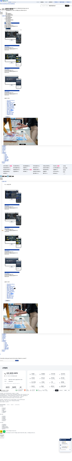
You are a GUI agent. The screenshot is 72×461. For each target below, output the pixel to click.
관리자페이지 (50, 2)
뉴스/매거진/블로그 (56, 167)
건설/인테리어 (16, 171)
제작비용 (3, 148)
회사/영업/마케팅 (16, 165)
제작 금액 (8, 21)
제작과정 (3, 150)
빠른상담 (8, 28)
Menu (1, 12)
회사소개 (38, 2)
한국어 (57, 390)
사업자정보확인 (17, 404)
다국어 (5, 155)
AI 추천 (67, 5)
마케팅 (5, 158)
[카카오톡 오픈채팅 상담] (1, 431)
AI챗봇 (1, 433)
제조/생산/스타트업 (6, 169)
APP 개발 (8, 24)
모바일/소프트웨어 (46, 165)
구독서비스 (56, 2)
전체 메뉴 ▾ (68, 2)
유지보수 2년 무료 (10, 19)
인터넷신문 (55, 173)
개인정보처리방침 (2, 404)
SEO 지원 (8, 22)
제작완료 (64, 169)
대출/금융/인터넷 (16, 169)
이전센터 (46, 2)
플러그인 (3, 161)
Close (1, 13)
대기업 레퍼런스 (7, 165)
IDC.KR (12, 2)
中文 (69, 390)
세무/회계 (5, 173)
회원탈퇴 (12, 404)
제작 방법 (8, 18)
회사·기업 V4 (7, 91)
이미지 (5, 154)
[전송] (21, 29)
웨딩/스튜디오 (36, 167)
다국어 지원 (9, 26)
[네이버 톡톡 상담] (4, 431)
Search (17, 360)
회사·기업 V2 (7, 228)
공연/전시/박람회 (46, 167)
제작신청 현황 (65, 167)
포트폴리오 (42, 2)
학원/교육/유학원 (6, 171)
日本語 (65, 390)
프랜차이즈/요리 (27, 169)
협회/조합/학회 (46, 169)
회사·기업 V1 (7, 205)
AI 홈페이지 (9, 13)
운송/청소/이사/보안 (37, 171)
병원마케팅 (6, 160)
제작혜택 (3, 146)
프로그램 (6, 156)
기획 (3, 151)
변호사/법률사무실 (16, 167)
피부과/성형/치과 (36, 165)
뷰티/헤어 (25, 171)
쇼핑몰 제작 (9, 23)
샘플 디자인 (4, 15)
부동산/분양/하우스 (7, 167)
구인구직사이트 (56, 171)
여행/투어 (25, 167)
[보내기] (69, 449)
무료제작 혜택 (9, 17)
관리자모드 (6, 157)
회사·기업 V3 (7, 69)
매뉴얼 (3, 162)
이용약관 (8, 404)
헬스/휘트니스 (36, 173)
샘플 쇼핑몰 (6, 159)
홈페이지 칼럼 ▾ (62, 2)
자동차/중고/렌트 (36, 169)
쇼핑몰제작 (55, 169)
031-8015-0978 (12, 373)
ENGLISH (61, 390)
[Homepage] (7, 3)
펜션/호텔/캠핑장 (26, 165)
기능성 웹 (56, 165)
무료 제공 (4, 153)
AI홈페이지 (4, 152)
